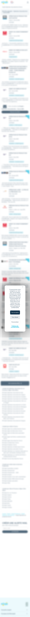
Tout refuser (15, 317)
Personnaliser (15, 322)
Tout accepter (15, 312)
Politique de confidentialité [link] (15, 326)
